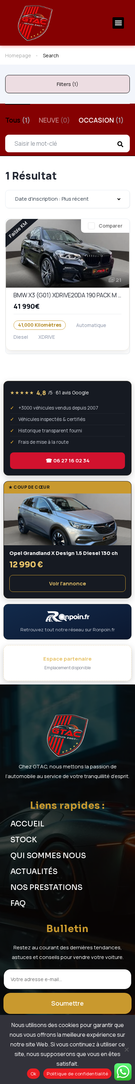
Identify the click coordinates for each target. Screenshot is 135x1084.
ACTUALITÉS (33, 871)
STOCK (23, 839)
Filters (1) (67, 84)
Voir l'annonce (67, 583)
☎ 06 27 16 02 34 (68, 460)
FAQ (18, 903)
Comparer (111, 225)
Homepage (18, 55)
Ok (33, 1074)
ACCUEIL (27, 823)
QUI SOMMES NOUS (48, 855)
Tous (17, 120)
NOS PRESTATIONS (46, 887)
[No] (126, 1049)
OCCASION (101, 120)
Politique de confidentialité (77, 1074)
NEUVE (54, 120)
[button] (118, 23)
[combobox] (67, 199)
